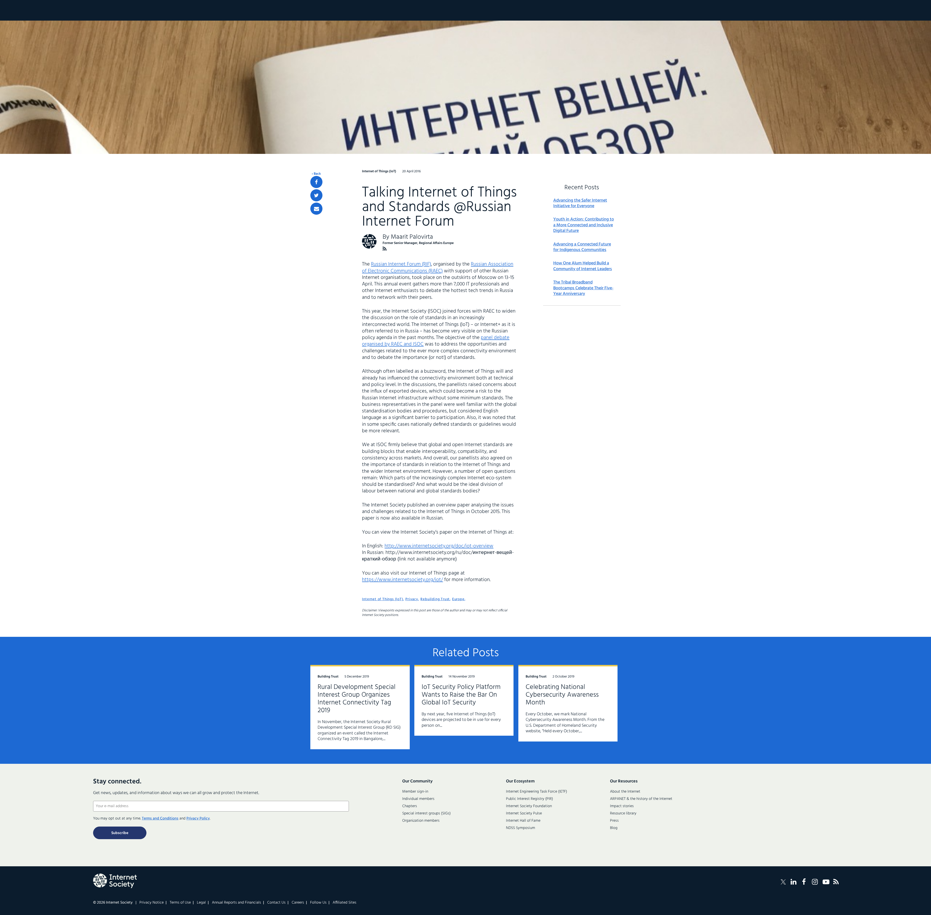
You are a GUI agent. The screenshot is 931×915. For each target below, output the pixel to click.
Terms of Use (180, 902)
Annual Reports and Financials (236, 902)
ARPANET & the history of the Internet (641, 799)
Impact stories (622, 806)
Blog (614, 828)
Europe (458, 599)
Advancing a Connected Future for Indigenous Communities (582, 247)
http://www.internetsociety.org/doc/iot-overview (439, 546)
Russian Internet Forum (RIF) (401, 264)
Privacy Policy (198, 818)
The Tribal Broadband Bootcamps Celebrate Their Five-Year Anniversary (583, 288)
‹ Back (316, 174)
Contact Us (276, 902)
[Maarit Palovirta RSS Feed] (385, 248)
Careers (298, 902)
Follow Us (318, 902)
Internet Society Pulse (524, 813)
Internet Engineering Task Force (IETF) (536, 792)
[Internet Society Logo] (115, 881)
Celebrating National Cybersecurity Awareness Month (562, 695)
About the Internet (625, 792)
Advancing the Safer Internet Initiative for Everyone (580, 203)
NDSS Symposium (520, 828)
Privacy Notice (151, 902)
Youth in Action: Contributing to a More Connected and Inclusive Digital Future (583, 225)
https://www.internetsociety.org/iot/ (402, 580)
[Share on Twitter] (316, 195)
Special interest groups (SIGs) (426, 813)
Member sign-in (415, 792)
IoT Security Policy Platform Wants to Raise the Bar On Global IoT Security (461, 695)
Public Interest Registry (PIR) (529, 799)
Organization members (421, 821)
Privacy (411, 599)
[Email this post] (316, 209)
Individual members (418, 799)
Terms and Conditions (160, 818)
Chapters (409, 806)
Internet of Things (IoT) (382, 599)
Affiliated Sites (344, 902)
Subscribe (119, 833)
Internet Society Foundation (529, 806)
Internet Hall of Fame (523, 821)
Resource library (623, 813)
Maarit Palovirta (412, 237)
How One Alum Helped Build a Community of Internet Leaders (582, 266)
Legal (201, 902)
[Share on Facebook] (316, 182)
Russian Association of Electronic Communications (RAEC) (437, 267)
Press (614, 821)
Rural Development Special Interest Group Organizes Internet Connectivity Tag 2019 (356, 699)
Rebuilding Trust (435, 599)
